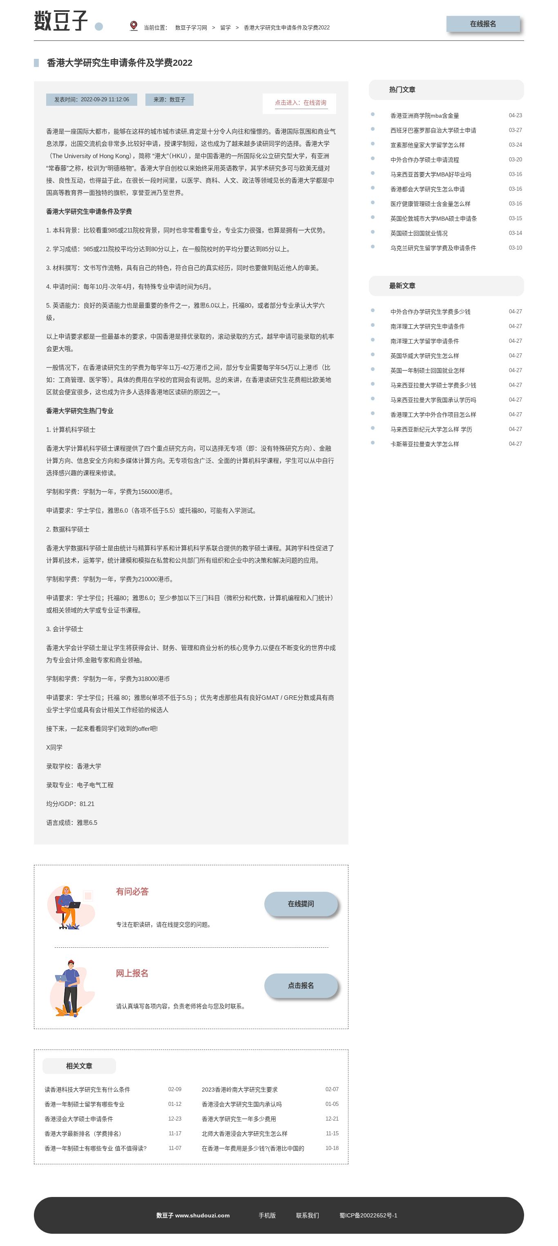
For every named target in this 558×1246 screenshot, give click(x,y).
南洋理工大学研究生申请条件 (428, 326)
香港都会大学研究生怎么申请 (428, 189)
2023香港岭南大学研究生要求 (240, 1089)
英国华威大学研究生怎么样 (425, 356)
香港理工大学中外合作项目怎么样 (433, 414)
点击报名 (301, 985)
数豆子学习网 (191, 28)
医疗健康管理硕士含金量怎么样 (431, 204)
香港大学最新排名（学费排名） (85, 1133)
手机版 (267, 1215)
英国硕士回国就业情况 (419, 233)
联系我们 (307, 1215)
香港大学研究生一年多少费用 (239, 1119)
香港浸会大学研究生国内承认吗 (242, 1104)
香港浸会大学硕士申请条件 (79, 1119)
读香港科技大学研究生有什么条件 (87, 1089)
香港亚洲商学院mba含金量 (425, 115)
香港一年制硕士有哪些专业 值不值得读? (96, 1148)
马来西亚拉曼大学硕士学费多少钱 (433, 385)
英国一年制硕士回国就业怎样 (428, 370)
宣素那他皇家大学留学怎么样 (428, 145)
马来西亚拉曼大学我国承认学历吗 (433, 400)
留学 (225, 28)
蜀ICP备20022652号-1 (368, 1215)
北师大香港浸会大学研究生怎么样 (245, 1133)
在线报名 (483, 23)
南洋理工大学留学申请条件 (425, 341)
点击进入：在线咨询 (300, 102)
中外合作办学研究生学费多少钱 (431, 311)
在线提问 (301, 903)
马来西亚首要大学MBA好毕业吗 (431, 174)
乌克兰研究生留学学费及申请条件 (433, 248)
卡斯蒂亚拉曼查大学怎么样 (425, 444)
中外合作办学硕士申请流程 (425, 159)
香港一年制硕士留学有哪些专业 (85, 1104)
